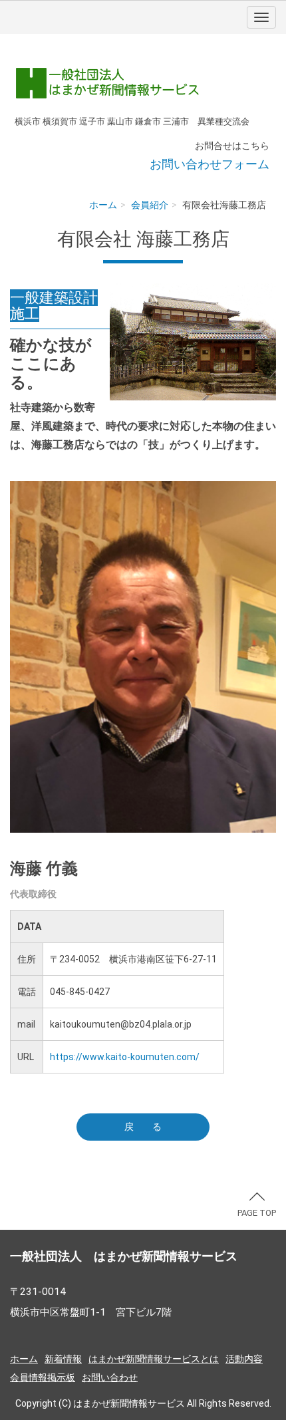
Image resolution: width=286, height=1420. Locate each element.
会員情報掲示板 (42, 1377)
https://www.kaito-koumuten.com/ (125, 1057)
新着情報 (63, 1358)
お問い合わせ (110, 1377)
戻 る (143, 1126)
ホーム (103, 205)
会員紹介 (149, 205)
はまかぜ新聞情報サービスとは (153, 1358)
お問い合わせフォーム (209, 164)
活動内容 (244, 1358)
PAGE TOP (256, 1213)
